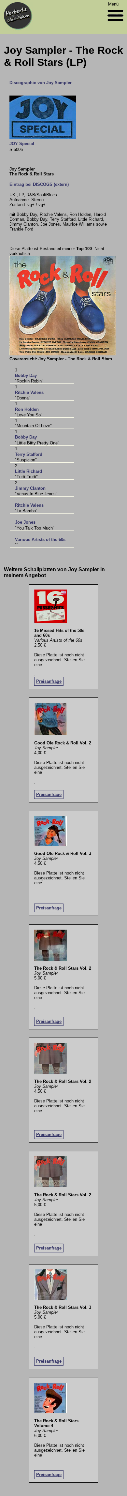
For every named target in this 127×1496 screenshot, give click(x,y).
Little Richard (28, 471)
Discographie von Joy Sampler (40, 82)
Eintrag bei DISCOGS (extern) (39, 184)
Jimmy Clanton (30, 488)
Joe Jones (25, 522)
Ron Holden (27, 409)
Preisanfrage (49, 681)
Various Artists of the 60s (40, 539)
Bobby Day (26, 375)
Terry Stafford (28, 454)
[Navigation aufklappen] (115, 22)
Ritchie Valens (29, 392)
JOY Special (21, 143)
